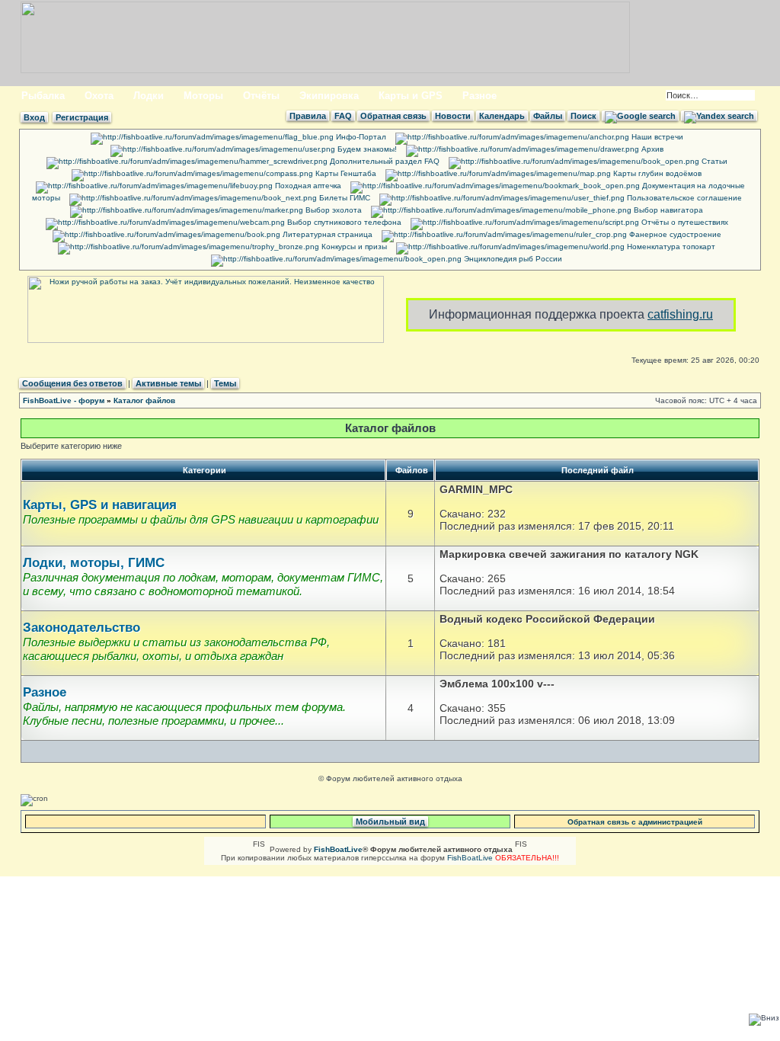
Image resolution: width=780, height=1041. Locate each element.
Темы (225, 383)
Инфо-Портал (360, 137)
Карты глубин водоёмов (656, 173)
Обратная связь (393, 115)
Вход (34, 117)
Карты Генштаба (344, 173)
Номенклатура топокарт (670, 246)
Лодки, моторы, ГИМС (94, 563)
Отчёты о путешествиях (683, 222)
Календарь (502, 115)
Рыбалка (43, 95)
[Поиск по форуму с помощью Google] (640, 116)
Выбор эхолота (332, 210)
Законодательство (81, 627)
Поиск (583, 115)
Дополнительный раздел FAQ (384, 161)
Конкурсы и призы (353, 246)
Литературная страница (326, 234)
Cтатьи (713, 161)
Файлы (547, 115)
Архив (651, 149)
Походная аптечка (307, 185)
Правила (307, 115)
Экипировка (329, 95)
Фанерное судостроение (674, 234)
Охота (99, 95)
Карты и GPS (411, 95)
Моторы (203, 95)
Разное (479, 95)
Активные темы (168, 383)
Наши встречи (656, 137)
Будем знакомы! (366, 149)
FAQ (343, 115)
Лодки (148, 95)
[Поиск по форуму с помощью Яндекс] (719, 116)
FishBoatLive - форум (63, 400)
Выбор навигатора (667, 210)
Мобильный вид (390, 821)
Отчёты (261, 95)
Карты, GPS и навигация (100, 505)
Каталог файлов (144, 400)
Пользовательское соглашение (683, 198)
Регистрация (82, 117)
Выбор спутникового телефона (343, 222)
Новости (453, 115)
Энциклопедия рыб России (512, 259)
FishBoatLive (470, 858)
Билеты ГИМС (343, 198)
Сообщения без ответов (72, 383)
